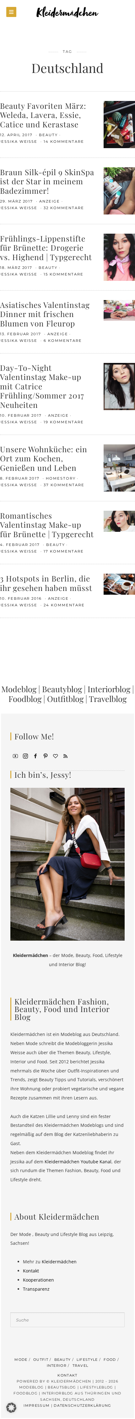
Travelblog (108, 698)
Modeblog (18, 688)
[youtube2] (15, 755)
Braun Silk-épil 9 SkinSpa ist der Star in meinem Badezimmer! (47, 181)
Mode (20, 1359)
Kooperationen (38, 1280)
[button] (11, 1407)
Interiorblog (109, 688)
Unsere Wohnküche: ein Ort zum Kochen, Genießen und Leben (43, 458)
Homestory (61, 478)
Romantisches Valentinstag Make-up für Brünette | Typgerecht (47, 524)
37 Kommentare (64, 485)
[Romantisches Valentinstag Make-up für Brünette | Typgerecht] (119, 521)
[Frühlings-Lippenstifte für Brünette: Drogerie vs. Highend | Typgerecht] (119, 257)
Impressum (37, 1405)
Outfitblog (65, 698)
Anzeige (49, 201)
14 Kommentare (64, 141)
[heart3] (56, 755)
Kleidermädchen (59, 1262)
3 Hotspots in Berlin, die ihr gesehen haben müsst (46, 583)
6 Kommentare (63, 340)
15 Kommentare (63, 274)
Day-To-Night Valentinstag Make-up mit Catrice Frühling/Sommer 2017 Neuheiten (42, 386)
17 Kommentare (64, 551)
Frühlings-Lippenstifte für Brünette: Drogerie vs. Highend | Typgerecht (46, 247)
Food (110, 1359)
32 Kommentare (64, 208)
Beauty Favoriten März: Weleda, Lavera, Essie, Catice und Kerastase (43, 114)
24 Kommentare (64, 605)
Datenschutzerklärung (82, 1405)
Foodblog (24, 698)
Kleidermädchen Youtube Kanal (78, 1162)
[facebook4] (35, 755)
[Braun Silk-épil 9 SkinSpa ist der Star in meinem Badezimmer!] (119, 190)
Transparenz (36, 1289)
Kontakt (31, 1271)
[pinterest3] (45, 755)
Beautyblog (62, 688)
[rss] (66, 755)
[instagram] (25, 755)
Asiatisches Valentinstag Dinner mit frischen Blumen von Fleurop (45, 313)
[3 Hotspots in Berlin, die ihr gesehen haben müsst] (119, 584)
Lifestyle (87, 1359)
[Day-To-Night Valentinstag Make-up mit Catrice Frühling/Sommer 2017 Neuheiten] (119, 386)
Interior (57, 1365)
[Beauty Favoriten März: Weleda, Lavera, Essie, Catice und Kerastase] (119, 124)
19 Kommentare (64, 422)
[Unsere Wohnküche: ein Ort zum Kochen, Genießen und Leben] (119, 467)
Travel (81, 1365)
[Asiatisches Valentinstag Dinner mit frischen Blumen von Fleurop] (119, 310)
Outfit (40, 1359)
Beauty (48, 135)
